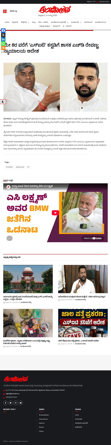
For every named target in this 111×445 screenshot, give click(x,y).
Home (77, 415)
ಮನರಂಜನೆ (78, 419)
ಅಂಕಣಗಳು (78, 427)
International (43, 419)
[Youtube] (20, 403)
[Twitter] (10, 403)
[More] (3, 48)
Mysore (41, 427)
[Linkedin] (3, 39)
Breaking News (44, 415)
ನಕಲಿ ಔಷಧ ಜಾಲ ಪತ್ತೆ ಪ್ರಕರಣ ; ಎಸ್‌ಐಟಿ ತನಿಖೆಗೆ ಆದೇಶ (78, 341)
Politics (41, 431)
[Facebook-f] (5, 403)
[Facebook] (3, 30)
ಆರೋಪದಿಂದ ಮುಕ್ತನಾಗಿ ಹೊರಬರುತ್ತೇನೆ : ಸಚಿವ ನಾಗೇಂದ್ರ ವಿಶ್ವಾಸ (81, 296)
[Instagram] (15, 403)
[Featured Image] (28, 279)
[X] (3, 35)
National (41, 423)
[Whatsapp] (3, 43)
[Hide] (2, 52)
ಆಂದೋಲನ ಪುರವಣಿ (81, 423)
